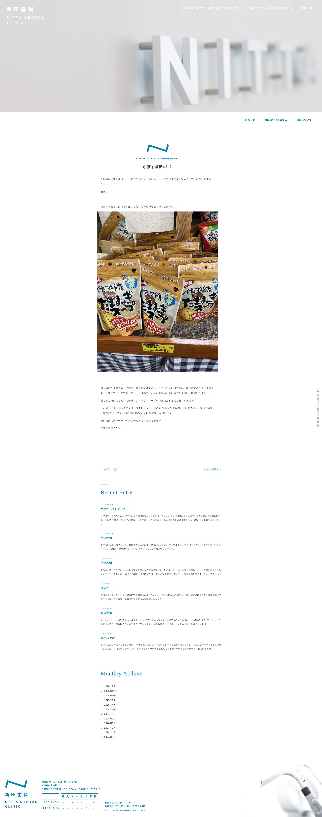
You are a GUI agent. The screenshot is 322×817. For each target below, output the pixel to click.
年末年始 (106, 537)
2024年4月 (110, 732)
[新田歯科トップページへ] (25, 23)
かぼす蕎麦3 (212, 469)
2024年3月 (110, 737)
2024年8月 (110, 714)
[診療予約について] (306, 8)
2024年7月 (110, 718)
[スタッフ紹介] (234, 8)
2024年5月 (110, 728)
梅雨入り (106, 587)
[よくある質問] (255, 8)
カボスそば (108, 637)
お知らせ (250, 119)
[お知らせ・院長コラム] (280, 8)
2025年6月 (110, 700)
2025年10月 (110, 695)
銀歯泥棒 (106, 612)
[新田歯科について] (192, 8)
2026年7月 (110, 686)
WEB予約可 (138, 806)
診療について (304, 119)
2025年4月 (110, 705)
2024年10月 (110, 709)
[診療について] (214, 8)
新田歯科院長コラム (276, 119)
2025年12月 (110, 691)
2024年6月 (110, 723)
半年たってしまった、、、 (118, 508)
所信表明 (106, 562)
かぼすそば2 (109, 469)
